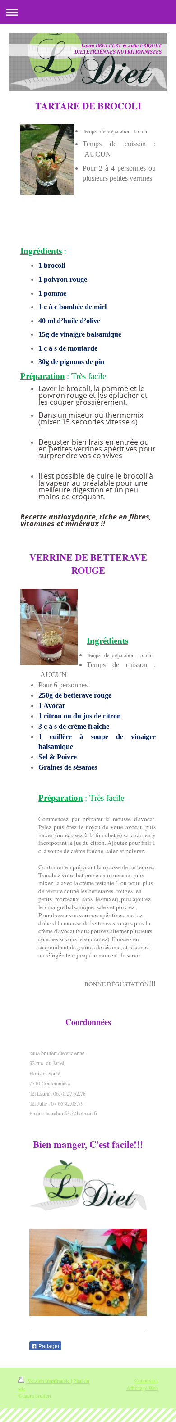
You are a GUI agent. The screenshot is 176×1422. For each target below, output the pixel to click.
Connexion (146, 1380)
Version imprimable (48, 1380)
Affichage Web (142, 1387)
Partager (48, 1346)
